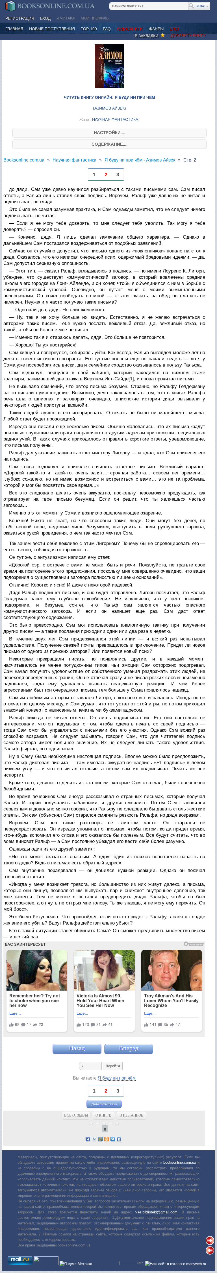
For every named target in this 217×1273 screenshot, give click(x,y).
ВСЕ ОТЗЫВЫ (76, 1115)
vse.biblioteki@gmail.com (156, 1212)
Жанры (156, 29)
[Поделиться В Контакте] (119, 1139)
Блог (175, 29)
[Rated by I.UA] (46, 1264)
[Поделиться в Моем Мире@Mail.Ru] (100, 1139)
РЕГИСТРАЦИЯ (19, 18)
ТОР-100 (89, 29)
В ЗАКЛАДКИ (147, 36)
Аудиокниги (130, 29)
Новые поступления (52, 29)
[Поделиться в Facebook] (88, 1139)
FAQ (107, 29)
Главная (14, 29)
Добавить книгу (188, 35)
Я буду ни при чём (117, 1078)
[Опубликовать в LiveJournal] (94, 1139)
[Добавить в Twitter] (112, 1139)
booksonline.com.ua (179, 1162)
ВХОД (45, 18)
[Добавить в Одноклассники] (106, 1139)
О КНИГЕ (103, 1115)
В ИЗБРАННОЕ (131, 1115)
